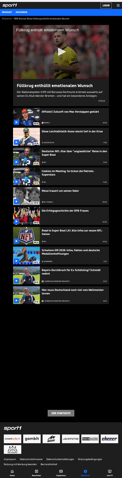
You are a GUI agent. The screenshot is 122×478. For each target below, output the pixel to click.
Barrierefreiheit (49, 464)
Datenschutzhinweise (31, 459)
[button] (61, 52)
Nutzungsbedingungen (90, 459)
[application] (61, 52)
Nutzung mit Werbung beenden (20, 464)
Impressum (10, 459)
